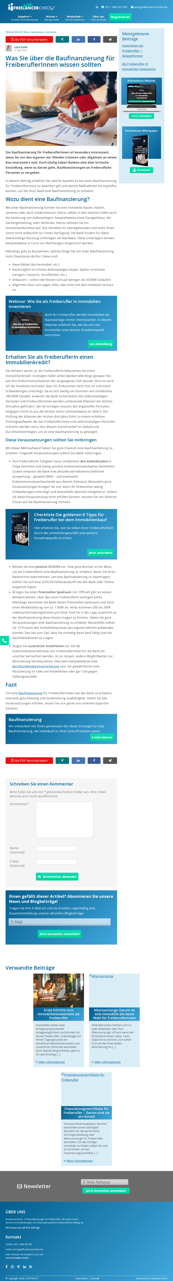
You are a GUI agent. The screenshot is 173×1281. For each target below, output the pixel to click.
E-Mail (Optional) (17, 863)
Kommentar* (19, 804)
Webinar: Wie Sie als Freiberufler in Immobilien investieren (55, 303)
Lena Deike (21, 46)
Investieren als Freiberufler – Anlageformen (132, 51)
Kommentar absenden (60, 877)
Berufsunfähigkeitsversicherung (35, 666)
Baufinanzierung (30, 693)
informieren (103, 737)
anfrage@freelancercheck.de (150, 7)
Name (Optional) (17, 850)
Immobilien (51, 32)
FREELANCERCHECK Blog (17, 32)
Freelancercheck (158, 1278)
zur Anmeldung (101, 344)
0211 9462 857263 (116, 7)
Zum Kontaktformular (17, 1257)
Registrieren (120, 17)
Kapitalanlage (37, 32)
